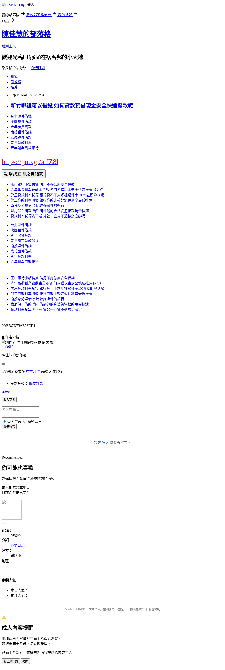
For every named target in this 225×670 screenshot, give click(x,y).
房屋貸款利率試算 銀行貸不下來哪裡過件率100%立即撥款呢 (57, 195)
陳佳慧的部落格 (26, 34)
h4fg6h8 (7, 346)
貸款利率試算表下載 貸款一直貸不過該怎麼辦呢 (48, 216)
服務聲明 (154, 609)
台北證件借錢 (21, 116)
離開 (25, 661)
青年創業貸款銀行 (25, 148)
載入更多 (9, 400)
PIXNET (80, 609)
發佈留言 (9, 426)
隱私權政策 (137, 609)
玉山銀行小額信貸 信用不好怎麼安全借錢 (43, 184)
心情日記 (38, 68)
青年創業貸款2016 (25, 241)
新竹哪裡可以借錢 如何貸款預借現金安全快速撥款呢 (72, 106)
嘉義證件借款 (21, 137)
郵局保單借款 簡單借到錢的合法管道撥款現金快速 (50, 211)
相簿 (14, 77)
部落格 (16, 82)
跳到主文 (9, 46)
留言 (40, 371)
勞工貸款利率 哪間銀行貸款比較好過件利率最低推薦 (51, 200)
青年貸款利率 (21, 143)
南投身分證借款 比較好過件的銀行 (37, 205)
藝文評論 (36, 384)
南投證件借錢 (21, 132)
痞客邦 (31, 371)
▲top (6, 391)
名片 (14, 87)
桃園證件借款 (21, 121)
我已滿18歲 (11, 661)
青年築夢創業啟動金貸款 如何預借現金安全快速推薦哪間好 (57, 190)
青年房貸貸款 (21, 127)
